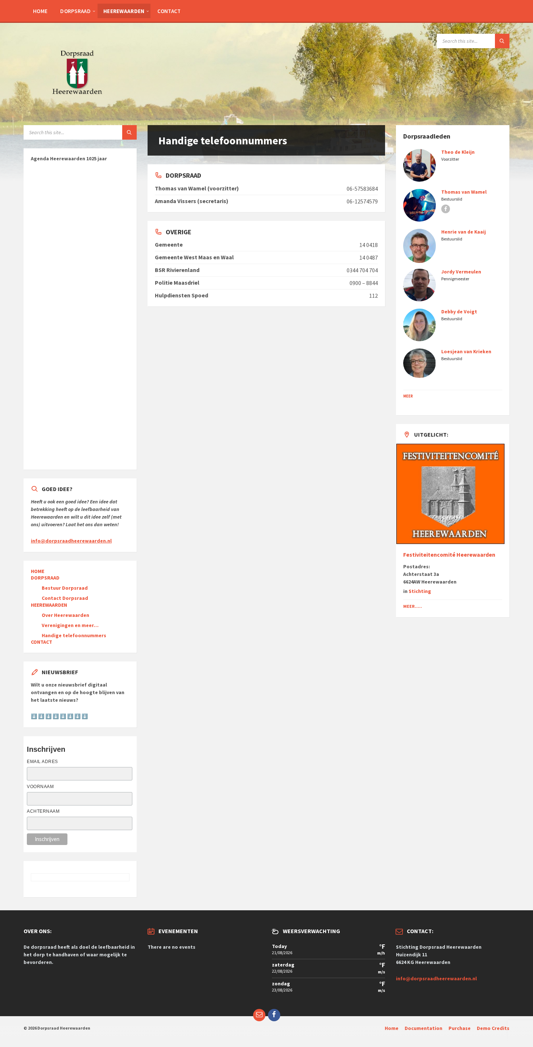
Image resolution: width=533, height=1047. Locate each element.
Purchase (460, 1028)
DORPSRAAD (75, 11)
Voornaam (40, 786)
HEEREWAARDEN (124, 11)
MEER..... (412, 606)
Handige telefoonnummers (74, 635)
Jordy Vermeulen (461, 271)
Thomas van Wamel (464, 192)
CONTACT (169, 11)
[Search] (502, 41)
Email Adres (42, 761)
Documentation (423, 1028)
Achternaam (43, 811)
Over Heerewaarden (65, 615)
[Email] (259, 1015)
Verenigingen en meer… (70, 625)
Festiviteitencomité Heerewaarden (449, 554)
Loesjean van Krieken (466, 351)
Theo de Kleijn (458, 152)
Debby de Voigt (459, 311)
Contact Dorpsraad (65, 598)
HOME (40, 11)
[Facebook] (274, 1015)
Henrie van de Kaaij (463, 231)
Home (391, 1028)
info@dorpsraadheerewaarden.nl (436, 978)
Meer (408, 396)
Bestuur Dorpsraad (65, 588)
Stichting (420, 591)
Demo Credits (493, 1028)
